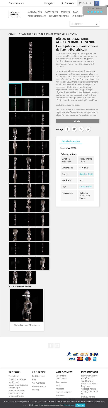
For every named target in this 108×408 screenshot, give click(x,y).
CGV (34, 379)
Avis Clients (95, 8)
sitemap (35, 389)
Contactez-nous (16, 3)
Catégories (51, 12)
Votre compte (64, 372)
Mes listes (60, 395)
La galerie (78, 16)
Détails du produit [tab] (71, 141)
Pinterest (88, 129)
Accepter (80, 405)
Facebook (50, 345)
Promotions (14, 376)
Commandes (61, 382)
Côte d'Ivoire (85, 186)
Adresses (60, 389)
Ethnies (65, 12)
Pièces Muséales (37, 16)
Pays (75, 12)
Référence (65, 148)
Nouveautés (35, 12)
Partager (67, 129)
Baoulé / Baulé (86, 174)
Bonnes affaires (59, 16)
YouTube (57, 345)
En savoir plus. (69, 405)
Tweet (74, 129)
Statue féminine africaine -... (27, 325)
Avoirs (58, 385)
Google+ (81, 129)
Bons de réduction (64, 392)
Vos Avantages (38, 383)
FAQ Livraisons (38, 376)
